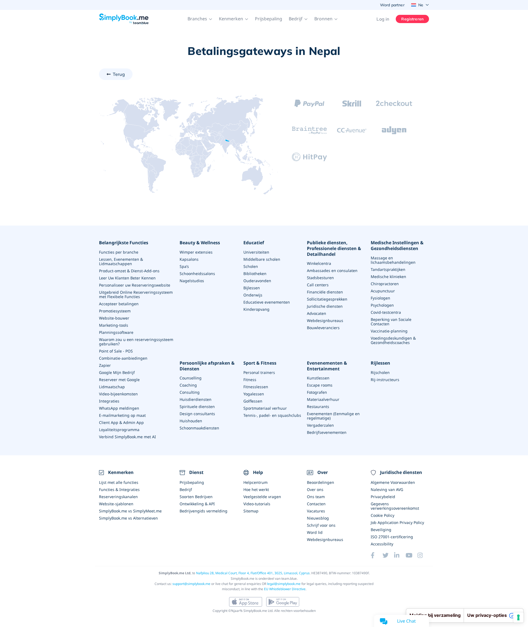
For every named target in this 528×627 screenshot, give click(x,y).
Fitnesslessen (255, 386)
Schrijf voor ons (321, 525)
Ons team (316, 496)
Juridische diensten (325, 306)
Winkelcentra (319, 263)
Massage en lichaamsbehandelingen (393, 260)
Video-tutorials (256, 503)
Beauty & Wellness (200, 243)
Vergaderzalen (320, 425)
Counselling (191, 378)
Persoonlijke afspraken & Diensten (207, 366)
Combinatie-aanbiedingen (123, 358)
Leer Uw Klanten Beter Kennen (127, 278)
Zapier (105, 365)
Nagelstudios (192, 280)
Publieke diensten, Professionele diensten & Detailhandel (334, 248)
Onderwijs (252, 295)
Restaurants (318, 406)
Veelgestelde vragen (262, 496)
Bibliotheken (254, 273)
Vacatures (316, 511)
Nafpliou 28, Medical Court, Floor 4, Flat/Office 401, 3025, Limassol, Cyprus (253, 573)
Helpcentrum (255, 482)
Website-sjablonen (116, 503)
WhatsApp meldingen (119, 408)
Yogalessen (253, 393)
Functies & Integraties (119, 489)
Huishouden (191, 420)
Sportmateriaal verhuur (265, 408)
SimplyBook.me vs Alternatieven (128, 518)
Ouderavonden (257, 280)
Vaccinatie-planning (389, 331)
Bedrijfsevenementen (326, 432)
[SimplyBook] (123, 19)
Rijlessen (380, 363)
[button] (200, 19)
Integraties (109, 401)
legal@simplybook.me (284, 583)
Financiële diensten (325, 292)
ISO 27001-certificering (392, 536)
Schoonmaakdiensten (199, 428)
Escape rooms (319, 385)
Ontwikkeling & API (197, 503)
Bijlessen (251, 287)
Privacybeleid (383, 496)
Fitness (249, 379)
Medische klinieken (388, 276)
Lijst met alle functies (118, 482)
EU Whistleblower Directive (285, 589)
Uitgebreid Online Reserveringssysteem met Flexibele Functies (136, 294)
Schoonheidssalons (197, 273)
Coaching (188, 385)
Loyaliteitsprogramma (119, 429)
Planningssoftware (116, 332)
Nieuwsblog (318, 518)
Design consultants (197, 413)
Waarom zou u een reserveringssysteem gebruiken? (136, 341)
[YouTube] (411, 555)
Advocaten (316, 313)
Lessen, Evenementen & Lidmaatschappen (121, 261)
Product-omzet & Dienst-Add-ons (129, 270)
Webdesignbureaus (325, 320)
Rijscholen (380, 372)
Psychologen (382, 305)
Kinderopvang (256, 309)
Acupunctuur (383, 290)
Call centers (318, 284)
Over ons (315, 489)
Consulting (190, 392)
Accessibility (382, 543)
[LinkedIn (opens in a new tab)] (400, 555)
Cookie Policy (382, 515)
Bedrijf (186, 489)
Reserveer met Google (119, 379)
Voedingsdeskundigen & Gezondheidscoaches (393, 340)
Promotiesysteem (115, 311)
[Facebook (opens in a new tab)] (376, 555)
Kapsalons (189, 259)
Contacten (316, 503)
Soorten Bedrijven (196, 496)
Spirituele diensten (197, 406)
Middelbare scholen (261, 259)
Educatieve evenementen (266, 302)
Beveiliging (381, 529)
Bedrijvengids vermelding (203, 511)
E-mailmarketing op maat (122, 415)
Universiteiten (256, 252)
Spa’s (184, 266)
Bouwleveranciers (323, 327)
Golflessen (252, 401)
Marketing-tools (113, 325)
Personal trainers (259, 372)
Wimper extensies (196, 252)
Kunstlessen (318, 378)
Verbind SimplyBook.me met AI (127, 436)
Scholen (250, 266)
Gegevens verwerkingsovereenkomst (395, 506)
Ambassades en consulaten (332, 270)
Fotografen (317, 392)
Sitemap (250, 511)
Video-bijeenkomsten (118, 393)
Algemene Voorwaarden (393, 482)
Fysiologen (380, 298)
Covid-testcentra (386, 312)
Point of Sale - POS (116, 351)
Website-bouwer (114, 318)
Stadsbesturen (320, 277)
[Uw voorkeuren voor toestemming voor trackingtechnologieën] (518, 617)
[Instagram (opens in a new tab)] (423, 555)
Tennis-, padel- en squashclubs (272, 415)
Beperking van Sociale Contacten (391, 321)
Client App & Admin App (121, 422)
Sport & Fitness (259, 363)
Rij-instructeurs (385, 379)
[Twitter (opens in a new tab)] (388, 555)
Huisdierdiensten (195, 399)
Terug (119, 74)
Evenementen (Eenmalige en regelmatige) (333, 416)
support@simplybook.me (191, 583)
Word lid (315, 532)
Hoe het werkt (256, 489)
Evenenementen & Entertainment (327, 366)
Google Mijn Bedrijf (117, 372)
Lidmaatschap (112, 386)
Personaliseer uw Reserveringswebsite (134, 285)
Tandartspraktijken (388, 269)
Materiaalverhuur (323, 399)
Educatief (253, 243)
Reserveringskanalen (118, 496)
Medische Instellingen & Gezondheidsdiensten (397, 245)
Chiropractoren (385, 283)
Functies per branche (118, 252)
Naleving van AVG (387, 489)
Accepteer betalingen (119, 303)
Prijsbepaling (268, 19)
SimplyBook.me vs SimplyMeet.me (130, 511)
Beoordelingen (320, 482)
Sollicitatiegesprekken (327, 299)
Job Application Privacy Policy (397, 522)
